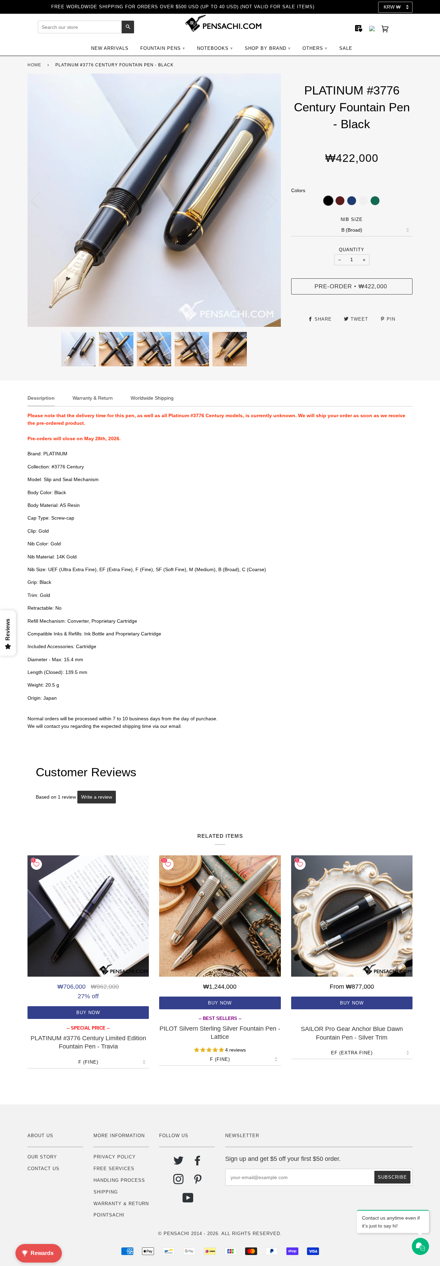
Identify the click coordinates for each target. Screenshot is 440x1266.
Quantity (351, 249)
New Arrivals (110, 48)
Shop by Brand (265, 48)
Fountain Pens (160, 48)
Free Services (114, 1168)
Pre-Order (351, 286)
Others (312, 48)
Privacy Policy (115, 1156)
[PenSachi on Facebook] (197, 1163)
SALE (345, 48)
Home (34, 65)
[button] (328, 201)
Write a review (96, 797)
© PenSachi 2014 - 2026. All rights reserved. (220, 1233)
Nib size (352, 219)
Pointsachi (109, 1215)
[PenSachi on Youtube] (188, 1200)
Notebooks (213, 48)
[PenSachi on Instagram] (178, 1181)
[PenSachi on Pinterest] (197, 1181)
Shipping (106, 1192)
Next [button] (268, 200)
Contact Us (43, 1168)
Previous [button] (39, 200)
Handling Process (119, 1180)
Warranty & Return (121, 1203)
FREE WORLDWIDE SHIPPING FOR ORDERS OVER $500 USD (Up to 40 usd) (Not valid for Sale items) (183, 6)
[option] (154, 200)
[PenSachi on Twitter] (178, 1163)
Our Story (42, 1156)
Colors (298, 190)
